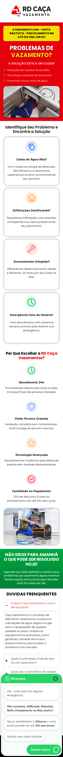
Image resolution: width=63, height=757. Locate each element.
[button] (55, 678)
